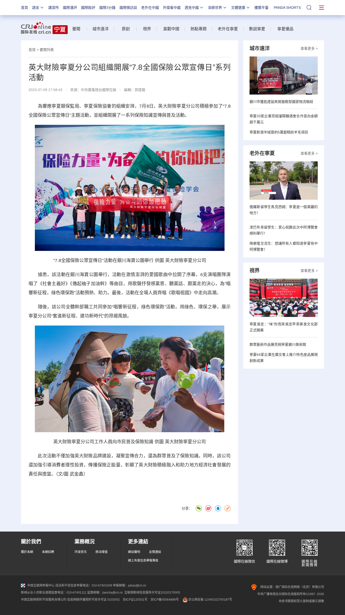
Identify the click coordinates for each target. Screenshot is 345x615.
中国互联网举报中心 (41, 585)
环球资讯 (81, 552)
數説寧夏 (257, 29)
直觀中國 (171, 29)
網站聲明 (134, 552)
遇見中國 (192, 8)
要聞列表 (47, 50)
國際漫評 (70, 8)
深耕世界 (215, 8)
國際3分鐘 (107, 8)
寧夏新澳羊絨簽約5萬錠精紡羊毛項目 (279, 132)
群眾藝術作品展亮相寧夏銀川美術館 (278, 344)
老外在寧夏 (228, 29)
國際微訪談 (128, 8)
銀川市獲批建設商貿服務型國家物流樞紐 (281, 102)
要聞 (76, 29)
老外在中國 (150, 8)
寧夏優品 (285, 29)
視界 (147, 29)
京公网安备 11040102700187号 (210, 599)
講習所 (53, 8)
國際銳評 (88, 8)
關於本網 (27, 552)
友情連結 (155, 552)
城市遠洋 (100, 29)
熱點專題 (198, 29)
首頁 (24, 8)
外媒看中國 (172, 8)
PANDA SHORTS (287, 8)
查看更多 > (309, 48)
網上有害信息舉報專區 (143, 560)
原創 (126, 29)
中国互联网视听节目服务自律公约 (43, 599)
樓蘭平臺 (261, 8)
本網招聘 (48, 552)
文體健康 (238, 8)
